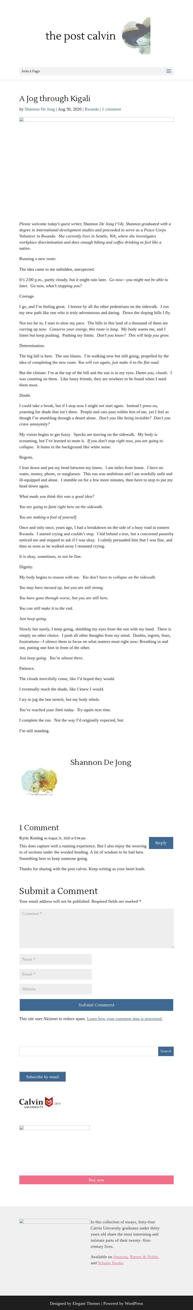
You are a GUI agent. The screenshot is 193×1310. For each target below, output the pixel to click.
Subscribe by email (42, 1076)
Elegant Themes (86, 1303)
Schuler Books (110, 1263)
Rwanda (92, 109)
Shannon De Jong (40, 109)
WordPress (134, 1303)
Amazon (120, 1256)
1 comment (111, 109)
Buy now (96, 1180)
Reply (161, 843)
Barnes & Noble (144, 1256)
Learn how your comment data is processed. (125, 1018)
